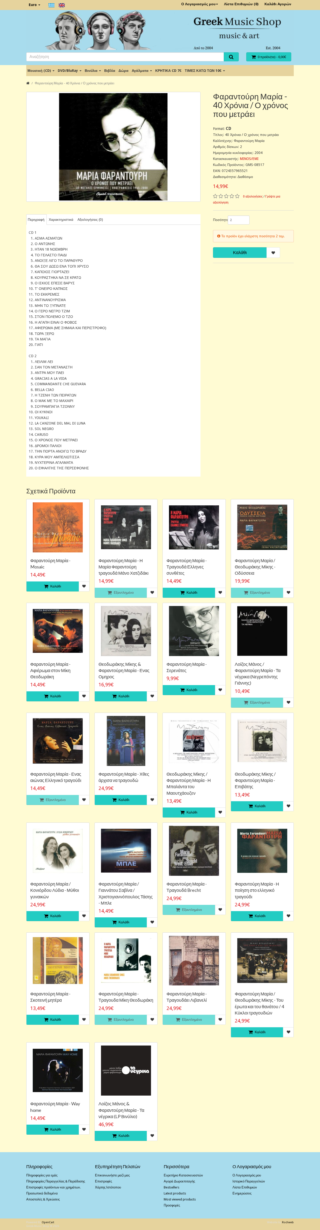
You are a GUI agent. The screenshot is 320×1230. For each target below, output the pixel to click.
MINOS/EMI (249, 159)
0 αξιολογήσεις (253, 196)
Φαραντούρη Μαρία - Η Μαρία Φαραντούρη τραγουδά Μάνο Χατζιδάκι (123, 567)
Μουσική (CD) (40, 71)
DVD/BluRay (68, 71)
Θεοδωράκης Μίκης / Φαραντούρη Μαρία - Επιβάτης (255, 780)
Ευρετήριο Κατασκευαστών (183, 1175)
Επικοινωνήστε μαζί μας (112, 1175)
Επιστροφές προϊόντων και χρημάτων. (53, 1187)
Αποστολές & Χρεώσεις (43, 1199)
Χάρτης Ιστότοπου (108, 1187)
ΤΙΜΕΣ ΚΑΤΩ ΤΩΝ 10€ (203, 71)
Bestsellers (171, 1187)
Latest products (175, 1193)
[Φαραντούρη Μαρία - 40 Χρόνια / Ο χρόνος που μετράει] (113, 147)
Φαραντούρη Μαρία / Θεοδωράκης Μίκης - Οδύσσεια (255, 567)
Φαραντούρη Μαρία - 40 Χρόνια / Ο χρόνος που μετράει (74, 83)
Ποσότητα (218, 220)
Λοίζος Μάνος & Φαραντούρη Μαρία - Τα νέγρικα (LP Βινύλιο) (121, 1110)
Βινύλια (91, 71)
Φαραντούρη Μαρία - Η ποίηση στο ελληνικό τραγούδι (257, 890)
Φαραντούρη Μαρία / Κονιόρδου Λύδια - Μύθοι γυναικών (54, 890)
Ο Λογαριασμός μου (198, 4)
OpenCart (48, 1222)
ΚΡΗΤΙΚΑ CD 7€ (168, 71)
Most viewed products (180, 1199)
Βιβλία (109, 71)
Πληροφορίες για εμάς (42, 1175)
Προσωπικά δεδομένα (42, 1193)
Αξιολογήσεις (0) (90, 220)
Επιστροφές (103, 1181)
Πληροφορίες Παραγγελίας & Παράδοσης (55, 1181)
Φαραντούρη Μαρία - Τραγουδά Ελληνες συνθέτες (186, 567)
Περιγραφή (36, 220)
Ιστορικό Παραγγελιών (248, 1181)
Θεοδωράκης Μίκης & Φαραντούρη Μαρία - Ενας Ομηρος (124, 670)
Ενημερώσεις (242, 1193)
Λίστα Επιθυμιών (244, 1187)
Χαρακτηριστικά (61, 220)
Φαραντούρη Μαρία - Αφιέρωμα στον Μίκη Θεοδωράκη (50, 670)
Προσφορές (172, 1205)
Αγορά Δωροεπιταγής (179, 1181)
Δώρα (123, 71)
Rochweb (288, 1222)
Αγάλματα (141, 71)
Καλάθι (240, 252)
